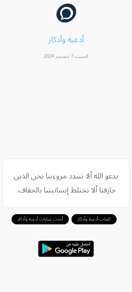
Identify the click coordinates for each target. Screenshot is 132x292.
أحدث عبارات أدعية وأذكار (40, 219)
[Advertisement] (66, 110)
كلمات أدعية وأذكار (94, 219)
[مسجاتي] (66, 21)
